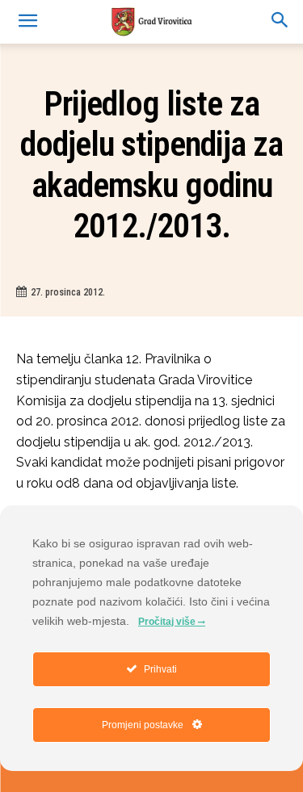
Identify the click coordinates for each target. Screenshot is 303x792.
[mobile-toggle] (27, 22)
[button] (280, 22)
